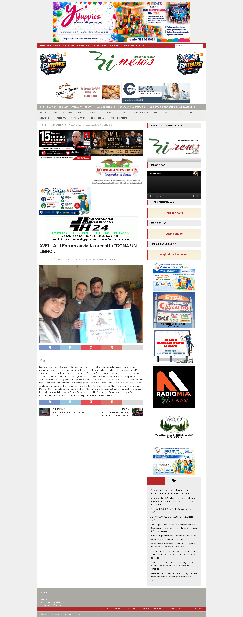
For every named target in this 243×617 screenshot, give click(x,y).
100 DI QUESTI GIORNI (107, 107)
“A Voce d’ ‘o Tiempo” (119, 118)
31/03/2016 (46, 259)
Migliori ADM (175, 212)
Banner (145, 609)
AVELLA (43, 113)
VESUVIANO (44, 118)
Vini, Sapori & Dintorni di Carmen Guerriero (172, 107)
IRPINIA (156, 113)
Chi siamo (105, 609)
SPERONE (109, 113)
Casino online (174, 233)
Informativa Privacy (194, 609)
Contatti (118, 609)
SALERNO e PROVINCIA (186, 113)
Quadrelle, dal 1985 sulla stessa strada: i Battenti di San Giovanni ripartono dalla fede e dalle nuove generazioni (173, 501)
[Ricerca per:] (189, 45)
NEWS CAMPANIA (78, 118)
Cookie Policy (175, 609)
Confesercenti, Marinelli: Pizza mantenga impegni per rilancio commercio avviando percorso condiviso (172, 565)
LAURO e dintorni (140, 113)
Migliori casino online (174, 254)
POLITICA (51, 107)
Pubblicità (132, 609)
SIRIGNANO (123, 113)
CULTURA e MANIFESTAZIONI (133, 107)
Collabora (158, 609)
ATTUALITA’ (76, 107)
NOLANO (168, 113)
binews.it (59, 259)
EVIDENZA (114, 259)
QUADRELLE (95, 113)
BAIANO (54, 113)
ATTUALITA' (70, 259)
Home (41, 107)
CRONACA (63, 107)
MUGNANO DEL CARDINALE (74, 113)
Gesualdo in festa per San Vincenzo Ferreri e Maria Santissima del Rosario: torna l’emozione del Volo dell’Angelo (173, 554)
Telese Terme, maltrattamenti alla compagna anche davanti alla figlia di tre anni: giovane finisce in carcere (173, 576)
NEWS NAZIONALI (97, 118)
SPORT (88, 107)
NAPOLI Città (60, 118)
